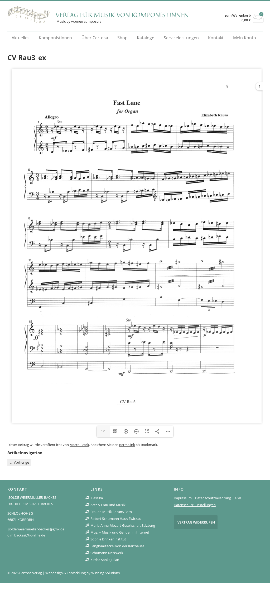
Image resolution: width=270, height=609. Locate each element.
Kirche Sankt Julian (104, 559)
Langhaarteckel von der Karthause (117, 546)
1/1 (103, 431)
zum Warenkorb (238, 15)
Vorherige (19, 462)
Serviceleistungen (181, 38)
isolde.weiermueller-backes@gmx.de (35, 529)
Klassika (96, 498)
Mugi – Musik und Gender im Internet (119, 532)
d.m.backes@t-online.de (26, 535)
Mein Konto (244, 38)
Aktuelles (21, 38)
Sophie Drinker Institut (108, 539)
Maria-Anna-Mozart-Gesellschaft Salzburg (122, 525)
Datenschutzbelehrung (213, 498)
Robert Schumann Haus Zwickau (115, 518)
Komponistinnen (55, 38)
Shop (122, 38)
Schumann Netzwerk (106, 552)
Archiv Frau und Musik (108, 504)
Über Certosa (94, 38)
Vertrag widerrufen (196, 522)
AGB (237, 498)
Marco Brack (79, 444)
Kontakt (216, 38)
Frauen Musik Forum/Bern (111, 511)
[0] (258, 21)
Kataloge (145, 38)
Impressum (183, 498)
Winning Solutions (105, 572)
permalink (127, 444)
